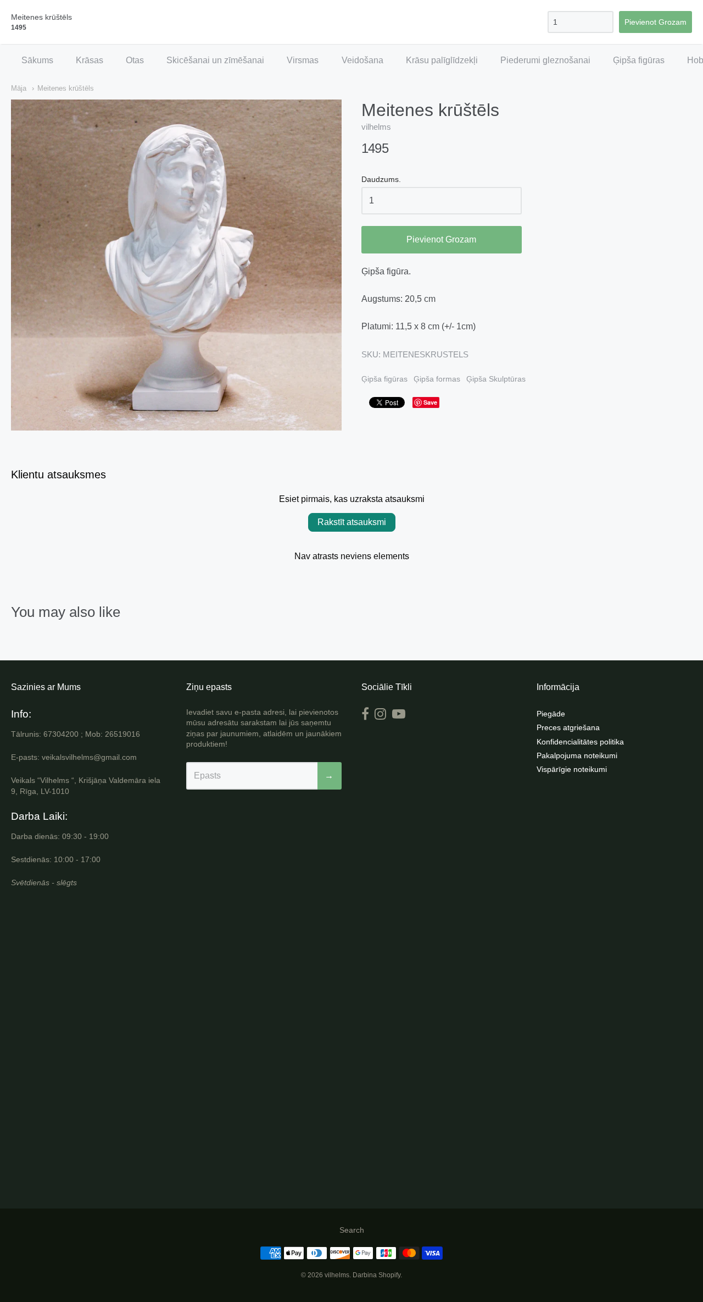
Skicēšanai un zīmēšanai (215, 60)
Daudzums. (381, 179)
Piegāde (551, 713)
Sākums (37, 60)
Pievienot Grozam (441, 239)
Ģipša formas (437, 378)
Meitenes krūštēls (65, 88)
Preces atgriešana (568, 727)
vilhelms (376, 126)
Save (430, 402)
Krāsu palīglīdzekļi (442, 60)
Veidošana (362, 60)
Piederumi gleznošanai (545, 60)
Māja (18, 88)
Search (351, 1230)
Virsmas (303, 60)
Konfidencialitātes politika (580, 741)
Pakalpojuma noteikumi (577, 755)
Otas (135, 60)
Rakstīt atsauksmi (351, 522)
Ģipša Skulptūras (496, 378)
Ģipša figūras (639, 60)
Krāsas (89, 60)
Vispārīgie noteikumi (572, 769)
